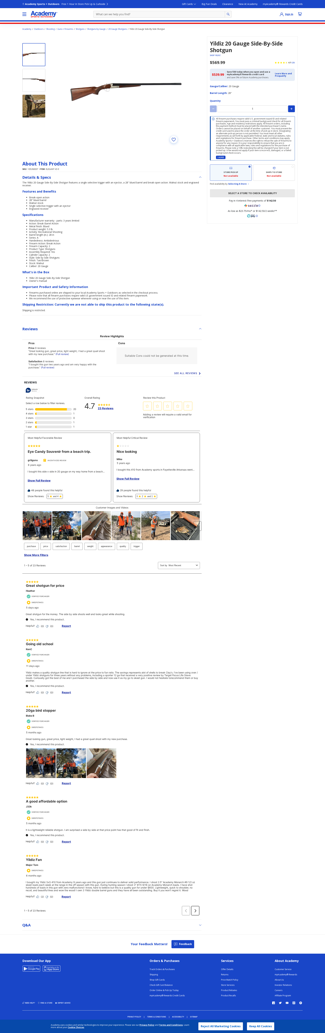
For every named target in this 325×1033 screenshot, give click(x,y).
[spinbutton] (252, 108)
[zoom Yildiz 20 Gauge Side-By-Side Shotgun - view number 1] (125, 91)
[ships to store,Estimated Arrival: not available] (274, 173)
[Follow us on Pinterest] (301, 1003)
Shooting (50, 29)
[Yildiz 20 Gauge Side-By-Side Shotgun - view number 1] (34, 54)
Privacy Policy (146, 1025)
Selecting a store (237, 184)
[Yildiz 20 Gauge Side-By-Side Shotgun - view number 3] (34, 106)
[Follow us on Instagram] (294, 1003)
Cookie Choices (76, 1027)
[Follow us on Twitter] (280, 1003)
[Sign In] (281, 14)
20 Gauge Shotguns (117, 29)
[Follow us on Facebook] (274, 1003)
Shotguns (80, 29)
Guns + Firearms (65, 29)
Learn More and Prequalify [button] (283, 74)
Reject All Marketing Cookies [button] (221, 1026)
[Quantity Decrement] (213, 108)
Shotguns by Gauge (96, 29)
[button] (284, 74)
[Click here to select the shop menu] (24, 14)
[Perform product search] (228, 14)
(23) (293, 63)
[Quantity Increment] (291, 108)
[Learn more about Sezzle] (252, 206)
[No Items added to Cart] (300, 14)
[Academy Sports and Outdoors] (44, 14)
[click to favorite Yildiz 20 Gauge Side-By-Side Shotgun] (173, 139)
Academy (26, 29)
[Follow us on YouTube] (287, 1003)
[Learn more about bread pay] (252, 216)
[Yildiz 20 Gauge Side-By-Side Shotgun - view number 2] (34, 80)
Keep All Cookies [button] (260, 1026)
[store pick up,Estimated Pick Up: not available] (231, 173)
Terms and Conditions (171, 1025)
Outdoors (39, 29)
